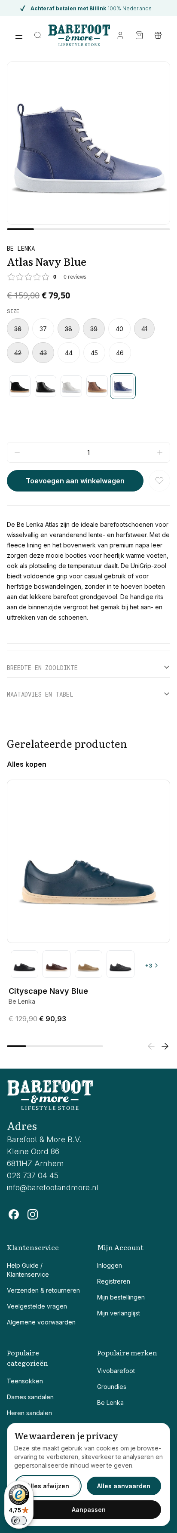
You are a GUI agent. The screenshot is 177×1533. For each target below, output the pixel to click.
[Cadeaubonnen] (158, 35)
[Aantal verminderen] (17, 452)
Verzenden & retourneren (43, 1290)
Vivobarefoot (116, 1370)
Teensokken (25, 1381)
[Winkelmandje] (139, 35)
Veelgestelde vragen (37, 1306)
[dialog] (88, 1474)
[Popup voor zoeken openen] (38, 35)
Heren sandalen (29, 1412)
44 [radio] (69, 352)
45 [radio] (94, 352)
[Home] (79, 35)
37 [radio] (43, 328)
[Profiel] (120, 35)
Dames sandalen (30, 1397)
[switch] (19, 1520)
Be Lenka (110, 1402)
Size (13, 310)
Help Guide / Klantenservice (28, 1270)
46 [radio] (120, 352)
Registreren (113, 1281)
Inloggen (109, 1265)
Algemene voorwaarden (41, 1322)
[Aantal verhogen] (160, 452)
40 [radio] (119, 328)
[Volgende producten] (165, 1046)
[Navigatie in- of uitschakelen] (19, 35)
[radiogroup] (88, 340)
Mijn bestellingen (121, 1297)
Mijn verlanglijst (118, 1313)
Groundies (111, 1386)
